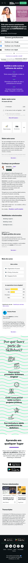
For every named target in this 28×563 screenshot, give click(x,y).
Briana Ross (11, 166)
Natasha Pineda (11, 311)
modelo (11, 245)
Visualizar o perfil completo (16, 209)
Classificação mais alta (7, 304)
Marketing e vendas (7, 221)
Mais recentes (6, 306)
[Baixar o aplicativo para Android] (20, 539)
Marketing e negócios (8, 218)
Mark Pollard (6, 502)
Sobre (4, 549)
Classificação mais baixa (18, 304)
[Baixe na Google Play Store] (14, 470)
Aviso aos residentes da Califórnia (14, 557)
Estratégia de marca (7, 224)
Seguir (14, 166)
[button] (2, 3)
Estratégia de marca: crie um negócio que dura (8, 499)
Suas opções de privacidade (12, 555)
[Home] (12, 3)
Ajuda (15, 549)
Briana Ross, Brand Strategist (9, 33)
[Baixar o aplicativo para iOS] (8, 539)
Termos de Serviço (18, 58)
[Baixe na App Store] (14, 464)
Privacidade (20, 549)
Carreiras (10, 549)
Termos (14, 551)
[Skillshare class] (9, 490)
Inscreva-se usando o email (14, 56)
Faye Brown (20, 502)
